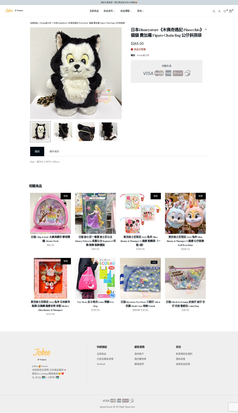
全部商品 (94, 11)
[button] (206, 29)
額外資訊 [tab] (54, 151)
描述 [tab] (37, 151)
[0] (225, 11)
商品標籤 (125, 11)
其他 (139, 11)
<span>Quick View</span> (34, 204)
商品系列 (108, 11)
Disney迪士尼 (45, 23)
